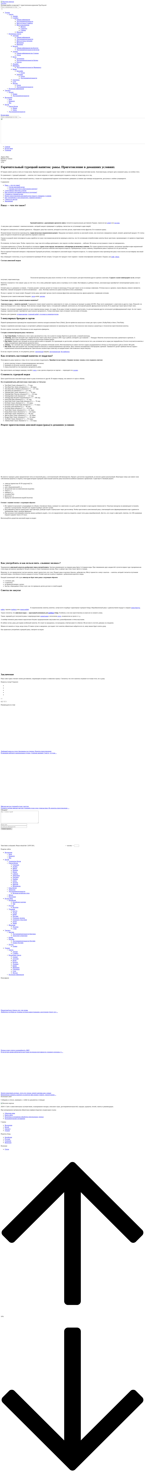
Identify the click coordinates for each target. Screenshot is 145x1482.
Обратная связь (10, 1113)
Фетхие (15, 83)
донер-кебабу (24, 609)
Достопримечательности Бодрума (28, 50)
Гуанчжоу (16, 865)
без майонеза (65, 351)
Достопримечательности (25, 21)
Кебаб (15, 914)
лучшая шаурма (22, 314)
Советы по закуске (11, 199)
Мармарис (16, 65)
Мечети (23, 27)
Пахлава (15, 916)
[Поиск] (20, 7)
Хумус (15, 921)
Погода (19, 62)
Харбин (15, 879)
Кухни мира (5, 115)
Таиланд (7, 90)
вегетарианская (55, 351)
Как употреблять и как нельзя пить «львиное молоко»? (23, 197)
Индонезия (8, 97)
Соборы (23, 30)
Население (12, 897)
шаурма (42, 296)
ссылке (75, 370)
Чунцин (15, 882)
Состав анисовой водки (17, 187)
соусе (59, 616)
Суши (15, 928)
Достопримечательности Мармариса (29, 67)
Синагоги (24, 28)
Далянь (15, 866)
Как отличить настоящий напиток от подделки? (21, 192)
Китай (7, 104)
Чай (14, 904)
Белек (14, 57)
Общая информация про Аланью (28, 53)
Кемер (15, 69)
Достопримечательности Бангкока (24, 934)
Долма (15, 912)
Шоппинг (20, 32)
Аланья (15, 51)
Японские (8, 1142)
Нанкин (15, 870)
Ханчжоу (16, 877)
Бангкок (11, 932)
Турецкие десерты (19, 918)
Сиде (14, 81)
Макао (15, 868)
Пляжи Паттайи (18, 943)
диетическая (39, 351)
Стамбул (15, 18)
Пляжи (15, 94)
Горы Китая (13, 888)
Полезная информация (16, 88)
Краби (11, 937)
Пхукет (11, 92)
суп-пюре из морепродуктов (48, 314)
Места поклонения (23, 25)
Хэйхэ (15, 110)
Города (11, 14)
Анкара (15, 16)
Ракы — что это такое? (12, 185)
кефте (3, 609)
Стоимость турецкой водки (14, 194)
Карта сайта (9, 1115)
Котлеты (15, 907)
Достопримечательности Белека (27, 60)
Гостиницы (20, 58)
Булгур (15, 911)
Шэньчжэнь (17, 886)
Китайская (12, 900)
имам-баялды (135, 608)
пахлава (117, 223)
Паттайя (11, 939)
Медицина (20, 42)
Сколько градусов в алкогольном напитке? (23, 189)
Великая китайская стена (21, 893)
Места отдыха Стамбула (25, 23)
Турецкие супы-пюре (20, 920)
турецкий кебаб (33, 314)
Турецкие (8, 1141)
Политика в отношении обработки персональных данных (24, 1117)
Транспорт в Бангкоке (20, 936)
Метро (11, 895)
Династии (12, 889)
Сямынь (15, 874)
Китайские (8, 1137)
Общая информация (23, 19)
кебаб (109, 223)
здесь (34, 370)
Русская (11, 905)
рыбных (51, 613)
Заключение (9, 201)
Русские (7, 1139)
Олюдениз (16, 80)
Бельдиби (20, 71)
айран (117, 257)
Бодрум (15, 46)
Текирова (20, 74)
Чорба (15, 923)
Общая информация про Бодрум (27, 48)
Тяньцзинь (16, 875)
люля (33, 296)
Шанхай (15, 884)
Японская (12, 925)
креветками (44, 616)
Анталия (15, 35)
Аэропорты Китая (15, 861)
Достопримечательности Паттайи (24, 941)
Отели (19, 55)
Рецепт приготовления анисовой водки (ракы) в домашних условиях (28, 196)
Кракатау (12, 101)
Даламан (15, 64)
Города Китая (13, 106)
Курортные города (15, 34)
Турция (7, 12)
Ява (10, 103)
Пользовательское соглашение (15, 1118)
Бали (10, 99)
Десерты (15, 927)
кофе (112, 257)
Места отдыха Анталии (24, 41)
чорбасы (14, 609)
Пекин (15, 108)
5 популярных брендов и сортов (15, 190)
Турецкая (12, 909)
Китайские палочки (19, 902)
